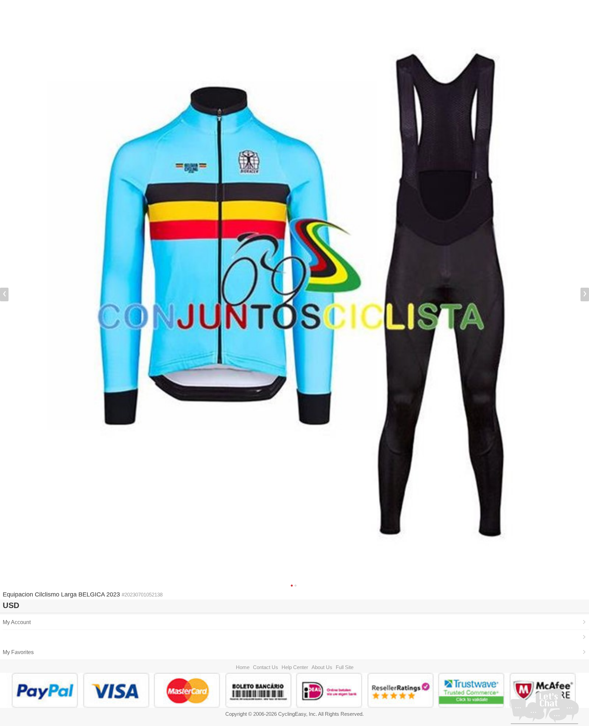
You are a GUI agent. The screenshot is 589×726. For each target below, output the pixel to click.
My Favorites (18, 652)
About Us (322, 667)
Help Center (295, 667)
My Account (17, 622)
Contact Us (265, 667)
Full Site (344, 667)
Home (243, 667)
